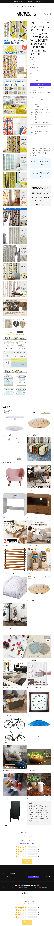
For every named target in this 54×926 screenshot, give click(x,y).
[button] (2, 13)
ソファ (29, 462)
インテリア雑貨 (31, 660)
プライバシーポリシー (30, 869)
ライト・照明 (31, 600)
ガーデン (29, 743)
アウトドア (6, 715)
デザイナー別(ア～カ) (9, 435)
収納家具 (29, 573)
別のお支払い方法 (40, 87)
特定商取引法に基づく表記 (18, 869)
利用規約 (47, 869)
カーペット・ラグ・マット (10, 687)
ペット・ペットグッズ (9, 770)
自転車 (5, 743)
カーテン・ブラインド (33, 687)
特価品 (30, 803)
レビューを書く (27, 861)
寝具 (4, 600)
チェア (5, 490)
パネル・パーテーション (10, 573)
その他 (5, 825)
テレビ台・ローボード (33, 518)
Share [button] (33, 209)
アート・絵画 (7, 660)
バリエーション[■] (34, 67)
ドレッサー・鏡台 (32, 545)
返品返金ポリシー (40, 869)
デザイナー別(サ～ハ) (33, 435)
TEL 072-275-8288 (40, 193)
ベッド (5, 545)
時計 (28, 715)
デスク (5, 518)
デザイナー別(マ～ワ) (9, 462)
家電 (28, 798)
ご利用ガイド (8, 869)
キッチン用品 (31, 770)
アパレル (5, 798)
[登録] (25, 876)
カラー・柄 (32, 61)
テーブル (29, 490)
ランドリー (6, 628)
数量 (31, 73)
